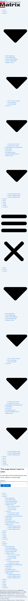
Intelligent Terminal (9, 504)
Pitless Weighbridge (9, 56)
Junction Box (8, 150)
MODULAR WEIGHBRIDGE (11, 59)
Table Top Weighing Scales (14, 195)
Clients (4, 200)
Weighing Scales (9, 524)
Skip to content (3, 0)
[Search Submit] (2, 485)
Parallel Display (8, 149)
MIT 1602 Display (12, 104)
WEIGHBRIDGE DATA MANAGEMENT (14, 147)
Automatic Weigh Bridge (10, 60)
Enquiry (4, 203)
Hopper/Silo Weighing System (12, 154)
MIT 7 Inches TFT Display (14, 100)
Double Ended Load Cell (13, 144)
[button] (14, 237)
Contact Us (5, 207)
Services (5, 198)
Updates (5, 205)
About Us (5, 11)
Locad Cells (8, 511)
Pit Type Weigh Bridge (10, 57)
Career (4, 202)
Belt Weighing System (10, 152)
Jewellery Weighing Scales (14, 193)
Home (4, 10)
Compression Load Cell (13, 145)
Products (5, 496)
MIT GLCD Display (12, 102)
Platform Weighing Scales (14, 197)
